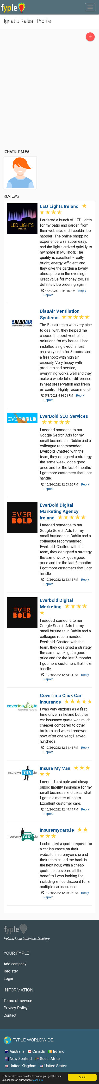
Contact (10, 1015)
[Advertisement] (49, 95)
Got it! (82, 1077)
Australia (16, 1051)
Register (11, 971)
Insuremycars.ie (57, 830)
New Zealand (20, 1058)
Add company (15, 964)
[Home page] (13, 7)
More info (37, 1080)
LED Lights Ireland (59, 206)
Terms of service (18, 1000)
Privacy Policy (16, 1008)
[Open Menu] (90, 7)
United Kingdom (22, 1066)
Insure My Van (55, 768)
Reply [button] (82, 291)
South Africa (49, 1058)
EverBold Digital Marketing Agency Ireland (59, 511)
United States (55, 1066)
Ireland (58, 1051)
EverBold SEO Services (64, 416)
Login (8, 978)
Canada (38, 1051)
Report (48, 295)
